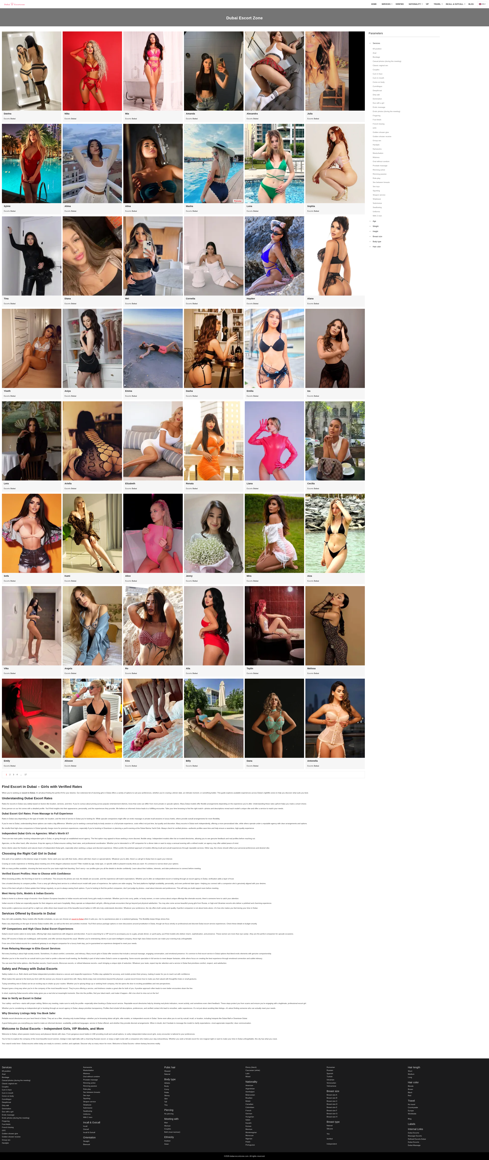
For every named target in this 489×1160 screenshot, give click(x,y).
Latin (247, 1073)
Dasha (189, 391)
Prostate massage (90, 1080)
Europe (411, 1111)
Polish (248, 1142)
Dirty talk (5, 1105)
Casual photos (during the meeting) (16, 1080)
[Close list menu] (370, 43)
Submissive (87, 1108)
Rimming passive (90, 1086)
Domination (6, 1109)
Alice (128, 576)
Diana (68, 298)
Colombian (250, 1107)
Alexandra (252, 113)
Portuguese (250, 1145)
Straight (86, 1141)
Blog (471, 4)
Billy (188, 761)
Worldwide (412, 1114)
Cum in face (7, 1090)
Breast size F (332, 1110)
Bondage (5, 1077)
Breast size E (332, 1107)
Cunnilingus (6, 1099)
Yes (328, 1134)
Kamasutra (87, 1067)
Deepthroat (6, 1102)
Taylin (250, 668)
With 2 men (87, 1117)
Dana (249, 761)
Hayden (251, 298)
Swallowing (87, 1111)
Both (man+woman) (172, 1132)
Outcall (86, 1129)
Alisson (69, 761)
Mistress (86, 1073)
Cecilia (311, 483)
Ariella (68, 483)
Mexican (249, 1129)
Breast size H (332, 1117)
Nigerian (249, 1139)
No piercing (168, 1114)
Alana (310, 298)
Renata (190, 483)
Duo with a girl (7, 1112)
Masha (189, 206)
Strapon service (89, 1102)
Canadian (249, 1104)
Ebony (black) (251, 1067)
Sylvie (7, 206)
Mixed (248, 1076)
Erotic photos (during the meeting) (15, 1118)
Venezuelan (331, 1083)
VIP (427, 4)
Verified (400, 4)
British (248, 1101)
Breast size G (332, 1114)
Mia (127, 113)
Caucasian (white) (253, 1070)
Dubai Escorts (413, 1133)
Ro (126, 668)
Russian (330, 1070)
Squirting (86, 1098)
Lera (6, 483)
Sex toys (86, 1095)
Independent (332, 1144)
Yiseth (7, 391)
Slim (166, 1099)
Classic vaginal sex (9, 1083)
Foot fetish (6, 1124)
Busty (166, 1086)
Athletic (167, 1083)
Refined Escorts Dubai (417, 1139)
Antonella (312, 761)
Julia (310, 113)
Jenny (189, 576)
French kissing (8, 1127)
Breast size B (332, 1098)
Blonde (410, 1086)
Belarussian (250, 1095)
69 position (6, 1071)
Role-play (87, 1089)
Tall (165, 1102)
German (249, 1114)
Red (409, 1095)
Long (410, 1077)
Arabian (167, 1141)
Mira (249, 576)
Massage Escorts (415, 1136)
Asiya (68, 391)
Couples (5, 1087)
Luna (249, 206)
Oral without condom (91, 1076)
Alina (128, 206)
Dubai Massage (414, 1145)
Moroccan (250, 1135)
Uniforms (86, 1114)
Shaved (167, 1071)
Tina (6, 298)
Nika (67, 113)
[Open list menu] (370, 221)
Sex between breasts (91, 1092)
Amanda (190, 113)
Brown (410, 1089)
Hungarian (250, 1117)
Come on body (8, 1096)
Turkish (329, 1076)
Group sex (6, 1140)
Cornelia (190, 298)
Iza (308, 391)
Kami (67, 576)
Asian (166, 1144)
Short (410, 1071)
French (248, 1110)
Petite (166, 1092)
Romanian (331, 1067)
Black (410, 1092)
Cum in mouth (7, 1093)
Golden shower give (10, 1134)
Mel (127, 298)
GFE (4, 1130)
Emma (128, 391)
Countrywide (413, 1107)
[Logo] (14, 4)
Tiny (166, 1105)
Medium (411, 1074)
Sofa (6, 576)
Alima (68, 206)
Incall (85, 1126)
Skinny (167, 1095)
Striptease (87, 1105)
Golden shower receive (11, 1137)
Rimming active (89, 1083)
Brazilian (249, 1098)
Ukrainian (330, 1080)
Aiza (309, 576)
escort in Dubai (78, 919)
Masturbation (88, 1070)
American (249, 1085)
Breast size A (332, 1095)
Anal (3, 1074)
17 (26, 774)
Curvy (166, 1089)
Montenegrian (251, 1132)
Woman (167, 1126)
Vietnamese (331, 1086)
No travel (411, 1104)
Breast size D (332, 1104)
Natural (167, 1074)
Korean (248, 1126)
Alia (188, 668)
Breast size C (332, 1101)
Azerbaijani (250, 1092)
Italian (248, 1120)
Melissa (311, 668)
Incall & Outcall (89, 1132)
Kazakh (249, 1123)
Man (166, 1123)
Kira (127, 761)
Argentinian (250, 1089)
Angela (68, 668)
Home (374, 4)
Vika (6, 668)
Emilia (250, 391)
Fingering (6, 1121)
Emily (7, 761)
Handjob (5, 1143)
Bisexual (86, 1144)
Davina (7, 113)
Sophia (311, 206)
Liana (250, 483)
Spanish (330, 1073)
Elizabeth (130, 483)
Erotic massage (8, 1115)
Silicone (330, 1129)
